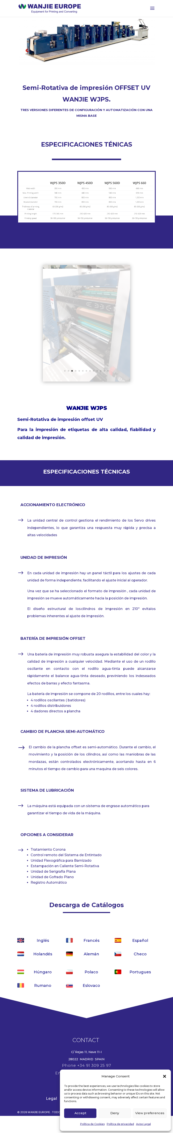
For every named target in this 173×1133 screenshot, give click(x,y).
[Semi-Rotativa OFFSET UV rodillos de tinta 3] (86, 380)
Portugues (140, 972)
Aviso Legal (143, 1124)
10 (97, 371)
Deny (114, 1113)
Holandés (42, 954)
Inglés (43, 940)
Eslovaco (91, 985)
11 (100, 371)
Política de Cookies (92, 1124)
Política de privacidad (120, 1124)
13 (108, 371)
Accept (80, 1113)
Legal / (54, 1098)
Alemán (91, 954)
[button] (164, 1076)
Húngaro (43, 972)
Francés (91, 940)
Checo (140, 954)
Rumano (42, 985)
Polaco (91, 972)
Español (140, 940)
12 (104, 371)
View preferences (149, 1113)
